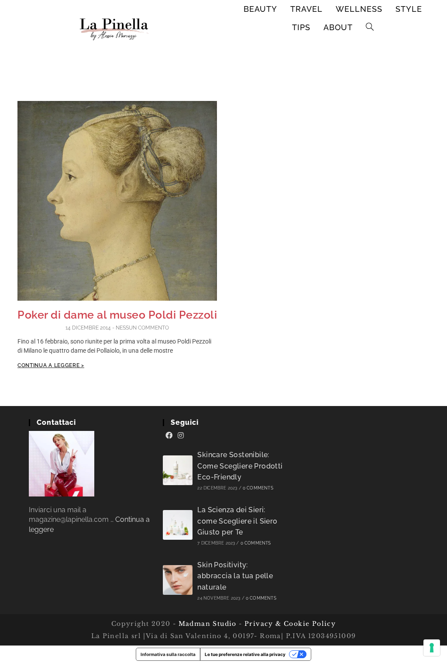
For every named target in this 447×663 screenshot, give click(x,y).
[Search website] (370, 27)
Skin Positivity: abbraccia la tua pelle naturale (235, 576)
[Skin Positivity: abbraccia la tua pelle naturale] (178, 580)
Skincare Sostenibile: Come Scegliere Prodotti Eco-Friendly (239, 466)
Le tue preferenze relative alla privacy (245, 654)
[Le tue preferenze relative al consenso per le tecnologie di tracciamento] (431, 647)
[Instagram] (181, 436)
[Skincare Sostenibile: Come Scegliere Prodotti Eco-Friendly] (178, 470)
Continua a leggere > (50, 365)
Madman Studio (206, 624)
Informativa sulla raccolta (168, 654)
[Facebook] (168, 436)
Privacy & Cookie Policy (290, 624)
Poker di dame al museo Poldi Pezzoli (117, 314)
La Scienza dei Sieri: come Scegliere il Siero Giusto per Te (237, 521)
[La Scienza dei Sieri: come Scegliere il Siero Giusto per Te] (178, 525)
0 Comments (258, 488)
